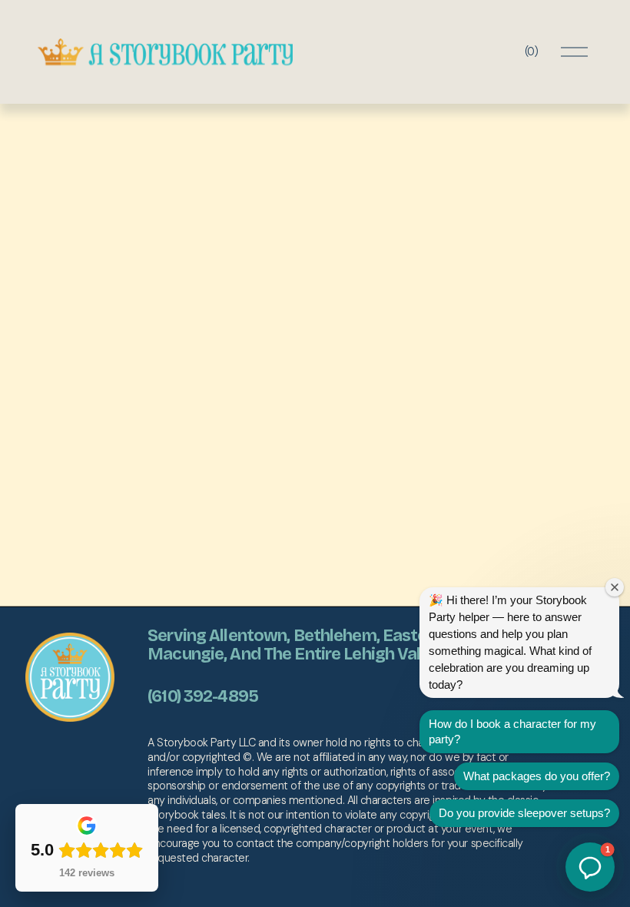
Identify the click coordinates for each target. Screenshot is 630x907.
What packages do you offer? (536, 775)
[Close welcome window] (614, 587)
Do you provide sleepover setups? (524, 812)
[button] (590, 867)
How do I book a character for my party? (512, 731)
